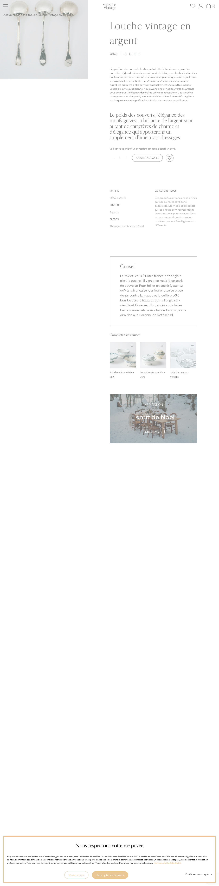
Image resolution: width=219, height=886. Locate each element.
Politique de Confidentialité (167, 863)
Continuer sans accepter (198, 874)
